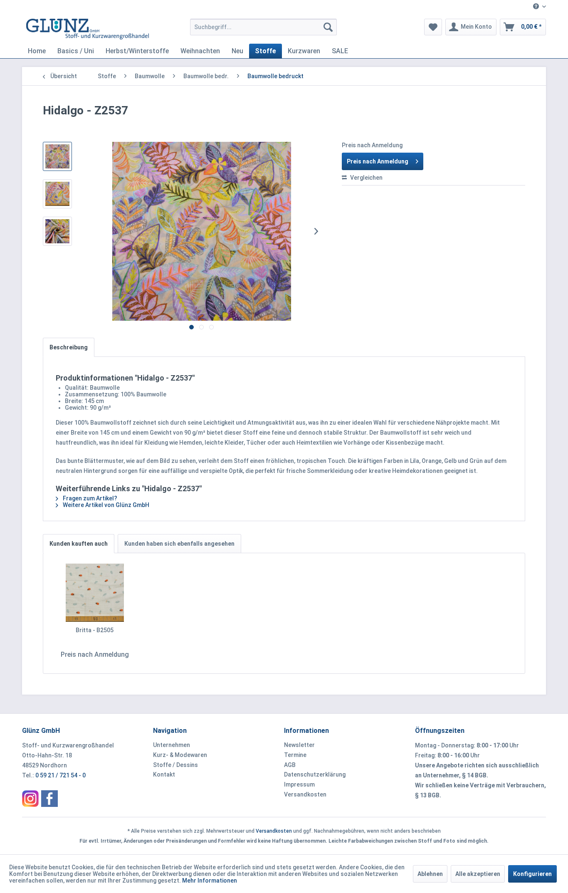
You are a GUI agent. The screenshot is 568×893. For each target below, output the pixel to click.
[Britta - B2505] (95, 593)
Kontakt (164, 774)
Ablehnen (430, 874)
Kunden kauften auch (78, 543)
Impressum (299, 784)
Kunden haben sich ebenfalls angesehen (179, 543)
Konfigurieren (532, 874)
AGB (290, 765)
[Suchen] (328, 27)
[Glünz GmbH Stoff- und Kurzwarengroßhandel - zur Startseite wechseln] (87, 29)
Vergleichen (366, 177)
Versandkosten (305, 794)
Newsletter (299, 745)
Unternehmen (171, 745)
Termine (295, 755)
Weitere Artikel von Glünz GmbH (105, 505)
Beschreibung (68, 347)
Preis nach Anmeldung (377, 161)
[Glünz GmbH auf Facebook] (49, 798)
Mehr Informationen (209, 880)
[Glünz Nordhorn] (30, 798)
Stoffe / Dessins (175, 765)
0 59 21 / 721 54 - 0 (60, 775)
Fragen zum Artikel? (89, 498)
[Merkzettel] (433, 27)
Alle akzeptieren (477, 874)
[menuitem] (536, 7)
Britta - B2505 (95, 630)
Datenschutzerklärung (315, 774)
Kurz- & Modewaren (180, 755)
